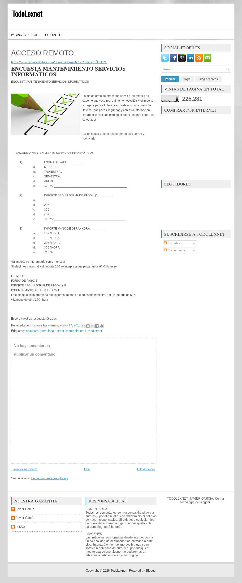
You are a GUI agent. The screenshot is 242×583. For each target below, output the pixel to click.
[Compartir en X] (92, 326)
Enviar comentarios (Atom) (49, 478)
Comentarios (176, 250)
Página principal (24, 35)
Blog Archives (208, 79)
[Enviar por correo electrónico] (83, 326)
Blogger (205, 502)
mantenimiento (76, 331)
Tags (187, 79)
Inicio (87, 469)
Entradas (173, 243)
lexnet (60, 331)
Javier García (25, 509)
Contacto (53, 35)
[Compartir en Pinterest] (101, 326)
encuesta (32, 331)
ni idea (20, 526)
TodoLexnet (27, 13)
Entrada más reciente (25, 469)
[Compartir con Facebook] (97, 326)
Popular (170, 79)
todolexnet (95, 331)
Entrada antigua (146, 469)
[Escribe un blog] (88, 326)
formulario (47, 331)
